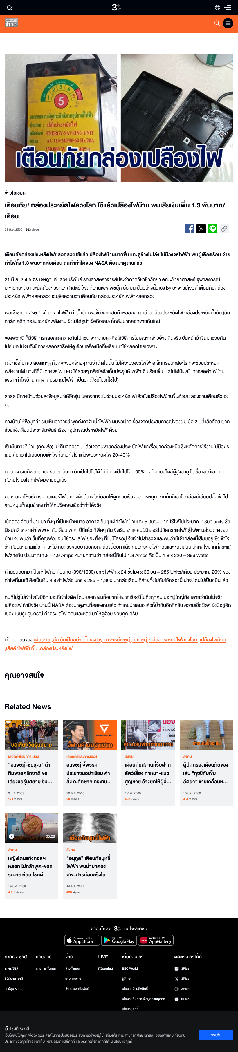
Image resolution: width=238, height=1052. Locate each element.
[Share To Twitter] (201, 228)
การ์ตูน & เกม (14, 989)
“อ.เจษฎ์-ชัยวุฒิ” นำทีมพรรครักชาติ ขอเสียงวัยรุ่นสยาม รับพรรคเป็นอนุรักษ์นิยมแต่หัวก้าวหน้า (30, 773)
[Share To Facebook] (189, 228)
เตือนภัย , (43, 640)
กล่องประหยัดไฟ (56, 649)
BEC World (130, 968)
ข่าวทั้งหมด (72, 968)
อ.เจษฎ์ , (140, 640)
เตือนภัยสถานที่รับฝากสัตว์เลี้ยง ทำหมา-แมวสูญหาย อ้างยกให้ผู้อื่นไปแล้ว (148, 773)
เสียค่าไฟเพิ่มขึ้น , (23, 649)
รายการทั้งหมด (46, 968)
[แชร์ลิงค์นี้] (224, 228)
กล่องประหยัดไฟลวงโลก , (174, 640)
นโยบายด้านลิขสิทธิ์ (135, 989)
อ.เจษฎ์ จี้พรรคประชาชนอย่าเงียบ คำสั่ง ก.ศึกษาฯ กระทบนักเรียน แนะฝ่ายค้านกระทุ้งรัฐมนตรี (88, 773)
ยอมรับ (216, 1035)
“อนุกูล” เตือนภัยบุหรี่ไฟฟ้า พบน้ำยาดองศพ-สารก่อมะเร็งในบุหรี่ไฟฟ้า (88, 866)
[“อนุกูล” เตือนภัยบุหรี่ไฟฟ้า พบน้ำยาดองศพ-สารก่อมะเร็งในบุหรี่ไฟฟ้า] (90, 828)
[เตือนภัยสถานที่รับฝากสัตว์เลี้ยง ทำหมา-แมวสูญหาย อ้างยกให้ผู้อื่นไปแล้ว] (148, 735)
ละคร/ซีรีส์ (11, 968)
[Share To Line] (212, 228)
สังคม (129, 756)
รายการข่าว (73, 978)
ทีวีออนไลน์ (105, 968)
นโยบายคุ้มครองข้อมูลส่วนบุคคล (143, 999)
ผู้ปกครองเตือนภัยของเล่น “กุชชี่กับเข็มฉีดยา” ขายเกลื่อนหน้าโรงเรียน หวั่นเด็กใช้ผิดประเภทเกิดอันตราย (206, 773)
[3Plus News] (16, 24)
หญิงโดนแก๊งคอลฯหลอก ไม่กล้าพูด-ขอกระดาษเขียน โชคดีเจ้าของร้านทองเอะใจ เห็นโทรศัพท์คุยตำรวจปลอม (30, 866)
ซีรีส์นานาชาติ (14, 978)
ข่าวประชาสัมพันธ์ (77, 989)
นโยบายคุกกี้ (130, 1009)
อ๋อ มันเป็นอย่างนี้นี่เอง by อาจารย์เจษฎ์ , (92, 640)
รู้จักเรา (126, 978)
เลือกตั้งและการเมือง (23, 756)
